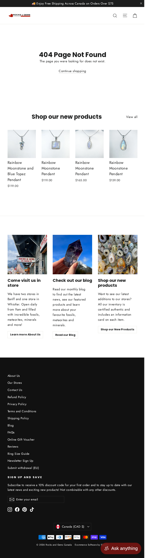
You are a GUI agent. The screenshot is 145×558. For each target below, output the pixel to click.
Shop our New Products (117, 329)
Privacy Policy (17, 404)
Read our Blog (65, 335)
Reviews (13, 446)
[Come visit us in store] (27, 254)
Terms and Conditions (22, 411)
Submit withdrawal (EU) (23, 468)
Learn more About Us (25, 334)
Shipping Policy (18, 418)
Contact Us (15, 390)
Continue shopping (72, 71)
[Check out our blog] (72, 254)
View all (131, 117)
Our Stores (15, 383)
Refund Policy (17, 397)
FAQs (11, 432)
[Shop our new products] (117, 254)
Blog (11, 425)
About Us (14, 376)
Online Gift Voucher (21, 439)
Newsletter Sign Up (20, 461)
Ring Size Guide (18, 454)
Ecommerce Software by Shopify (91, 544)
